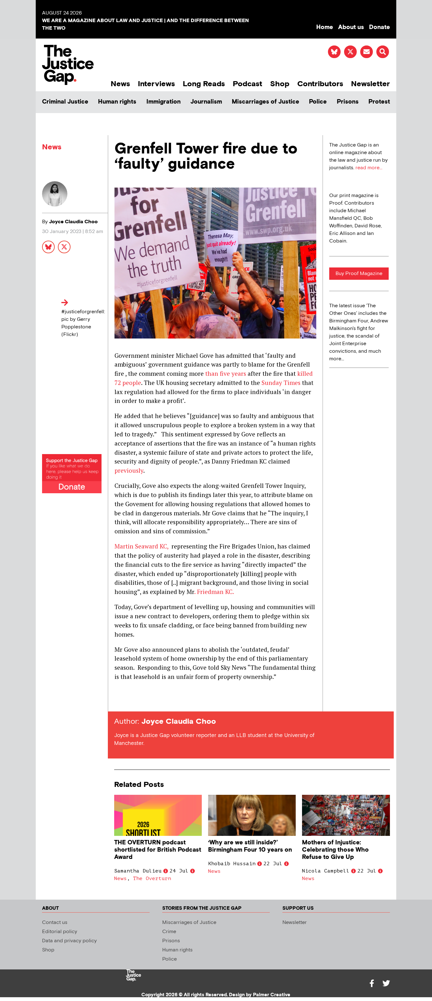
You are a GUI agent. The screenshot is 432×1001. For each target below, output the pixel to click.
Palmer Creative (271, 995)
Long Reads (204, 84)
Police (318, 102)
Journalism (206, 102)
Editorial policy (59, 931)
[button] (382, 52)
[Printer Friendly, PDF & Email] (119, 700)
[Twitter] (386, 983)
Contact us (54, 922)
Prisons (348, 102)
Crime (169, 931)
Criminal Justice (65, 102)
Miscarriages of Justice (265, 102)
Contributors (320, 84)
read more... (368, 168)
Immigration (163, 102)
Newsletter (370, 84)
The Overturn (152, 878)
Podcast (247, 84)
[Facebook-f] (371, 983)
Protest (379, 102)
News (120, 84)
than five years (225, 373)
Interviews (156, 84)
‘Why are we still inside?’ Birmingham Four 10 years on (250, 846)
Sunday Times (281, 383)
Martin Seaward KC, (141, 546)
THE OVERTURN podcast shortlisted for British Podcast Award (157, 850)
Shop (279, 84)
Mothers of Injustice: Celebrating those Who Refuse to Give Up (335, 850)
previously (128, 470)
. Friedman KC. (214, 592)
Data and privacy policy (69, 941)
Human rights (117, 102)
